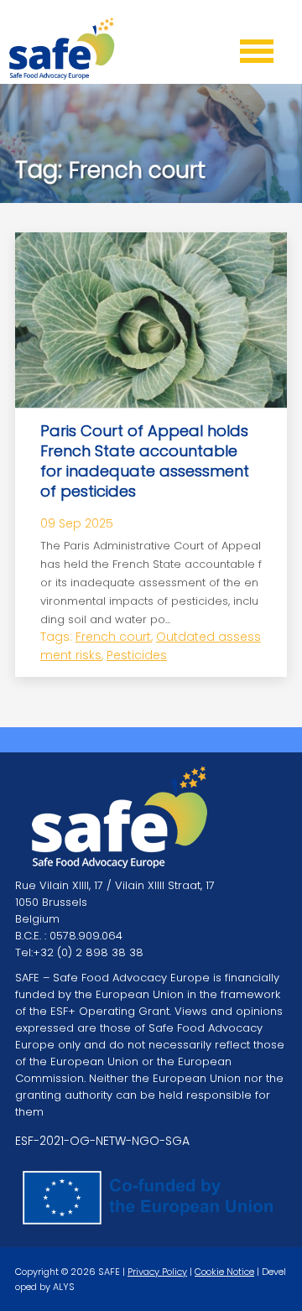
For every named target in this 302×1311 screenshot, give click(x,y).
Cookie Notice (224, 1271)
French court (113, 636)
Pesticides (137, 655)
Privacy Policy (157, 1271)
